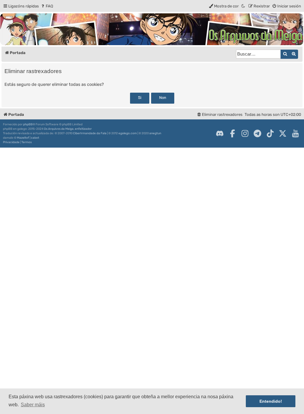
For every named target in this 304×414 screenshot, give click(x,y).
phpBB (28, 124)
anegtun (155, 133)
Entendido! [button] (270, 401)
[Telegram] (257, 133)
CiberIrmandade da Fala (90, 133)
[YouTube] (295, 133)
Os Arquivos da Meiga (59, 129)
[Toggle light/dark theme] (243, 6)
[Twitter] (282, 133)
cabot (35, 138)
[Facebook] (232, 133)
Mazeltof (23, 138)
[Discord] (220, 133)
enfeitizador (83, 129)
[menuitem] (46, 6)
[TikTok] (270, 133)
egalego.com (127, 133)
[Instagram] (245, 133)
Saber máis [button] (33, 404)
